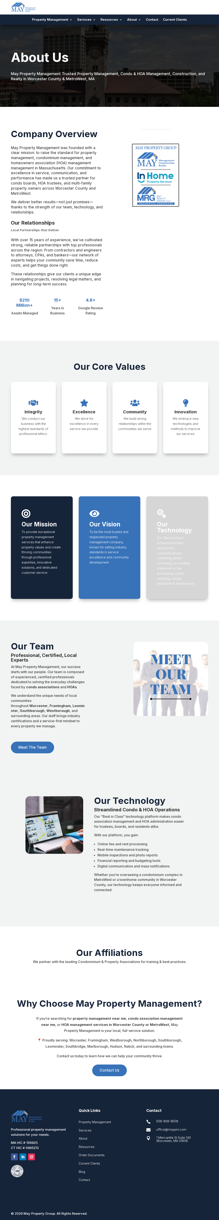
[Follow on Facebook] (14, 1156)
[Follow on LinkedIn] (22, 1156)
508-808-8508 (167, 1121)
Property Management (95, 1122)
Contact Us (109, 1070)
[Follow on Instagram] (31, 1156)
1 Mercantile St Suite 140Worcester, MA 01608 (173, 1139)
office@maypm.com (171, 1129)
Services (84, 20)
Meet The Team (32, 747)
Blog (82, 1172)
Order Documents (92, 1155)
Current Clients (175, 20)
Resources (109, 20)
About (132, 20)
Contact (152, 20)
